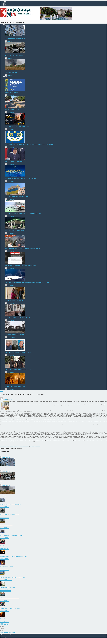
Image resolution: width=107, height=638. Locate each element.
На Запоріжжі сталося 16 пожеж (7, 618)
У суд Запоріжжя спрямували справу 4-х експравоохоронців (18, 369)
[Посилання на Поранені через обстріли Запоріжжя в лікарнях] (2, 606)
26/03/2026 (12, 216)
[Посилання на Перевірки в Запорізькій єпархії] (15, 90)
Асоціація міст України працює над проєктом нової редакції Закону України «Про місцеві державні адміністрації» (29, 144)
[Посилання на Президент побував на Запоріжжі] (2, 585)
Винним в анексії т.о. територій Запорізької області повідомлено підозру (20, 178)
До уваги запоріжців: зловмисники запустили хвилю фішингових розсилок (20, 265)
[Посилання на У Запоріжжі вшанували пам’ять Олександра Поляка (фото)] (15, 315)
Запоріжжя (4, 507)
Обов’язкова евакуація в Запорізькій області (9, 598)
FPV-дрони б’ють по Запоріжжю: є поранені (14, 55)
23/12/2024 (12, 147)
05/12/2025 (12, 355)
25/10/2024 (12, 389)
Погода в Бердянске (4, 632)
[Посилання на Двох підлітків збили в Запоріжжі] (15, 107)
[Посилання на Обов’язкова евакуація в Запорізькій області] (2, 595)
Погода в (4, 624)
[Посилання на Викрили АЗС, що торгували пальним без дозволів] (15, 228)
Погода (1, 623)
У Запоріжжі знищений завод (11, 72)
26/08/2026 (6, 589)
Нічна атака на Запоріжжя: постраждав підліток (15, 38)
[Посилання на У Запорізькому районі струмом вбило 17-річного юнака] (15, 124)
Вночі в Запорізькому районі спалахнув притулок (15, 386)
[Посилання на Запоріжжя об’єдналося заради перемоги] (15, 298)
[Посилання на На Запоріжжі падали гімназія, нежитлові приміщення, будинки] (2, 554)
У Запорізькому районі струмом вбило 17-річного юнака (17, 126)
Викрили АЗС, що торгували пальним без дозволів (15, 230)
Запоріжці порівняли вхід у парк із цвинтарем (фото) (16, 334)
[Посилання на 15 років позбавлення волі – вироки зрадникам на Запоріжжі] (15, 350)
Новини (1, 391)
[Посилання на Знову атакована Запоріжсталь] (2, 564)
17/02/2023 (12, 181)
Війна (1, 507)
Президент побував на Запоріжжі (7, 587)
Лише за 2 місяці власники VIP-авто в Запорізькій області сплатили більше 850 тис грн (23, 213)
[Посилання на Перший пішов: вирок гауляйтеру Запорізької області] (15, 159)
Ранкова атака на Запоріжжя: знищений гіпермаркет (11, 535)
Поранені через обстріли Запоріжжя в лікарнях (10, 608)
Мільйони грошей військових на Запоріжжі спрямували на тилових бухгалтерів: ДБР (22, 248)
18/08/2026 (12, 112)
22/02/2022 (13, 320)
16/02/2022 (13, 337)
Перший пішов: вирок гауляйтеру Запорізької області (16, 161)
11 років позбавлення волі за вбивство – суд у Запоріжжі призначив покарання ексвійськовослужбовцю (27, 282)
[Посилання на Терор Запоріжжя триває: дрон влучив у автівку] (2, 543)
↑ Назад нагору (3, 637)
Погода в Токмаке (11, 632)
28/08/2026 (12, 58)
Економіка (4, 580)
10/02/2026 (12, 233)
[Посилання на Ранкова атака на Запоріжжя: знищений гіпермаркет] (2, 533)
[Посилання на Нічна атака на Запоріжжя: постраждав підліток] (15, 36)
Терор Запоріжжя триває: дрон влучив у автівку (10, 546)
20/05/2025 (12, 372)
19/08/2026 (12, 95)
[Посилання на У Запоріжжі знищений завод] (15, 69)
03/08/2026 (12, 251)
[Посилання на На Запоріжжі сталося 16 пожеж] (2, 616)
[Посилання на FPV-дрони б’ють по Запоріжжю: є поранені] (15, 53)
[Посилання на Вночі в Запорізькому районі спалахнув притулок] (15, 384)
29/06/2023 (12, 164)
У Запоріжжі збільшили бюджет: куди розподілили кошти (17, 196)
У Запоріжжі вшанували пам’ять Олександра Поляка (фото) (17, 317)
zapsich (8, 41)
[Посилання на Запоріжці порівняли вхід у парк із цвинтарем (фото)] (15, 332)
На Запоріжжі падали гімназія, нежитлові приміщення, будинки (13, 556)
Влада (3, 591)
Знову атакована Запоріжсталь (7, 566)
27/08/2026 (12, 199)
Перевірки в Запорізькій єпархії (11, 92)
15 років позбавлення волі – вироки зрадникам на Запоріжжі (18, 352)
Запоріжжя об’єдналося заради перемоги (14, 300)
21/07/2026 (12, 285)
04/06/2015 (10, 399)
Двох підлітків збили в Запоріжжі (12, 109)
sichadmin (8, 303)
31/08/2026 (12, 41)
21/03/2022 (13, 303)
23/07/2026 (12, 268)
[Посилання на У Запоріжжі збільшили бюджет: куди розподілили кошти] (15, 194)
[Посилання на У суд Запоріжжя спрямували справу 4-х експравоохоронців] (15, 367)
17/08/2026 (12, 129)
